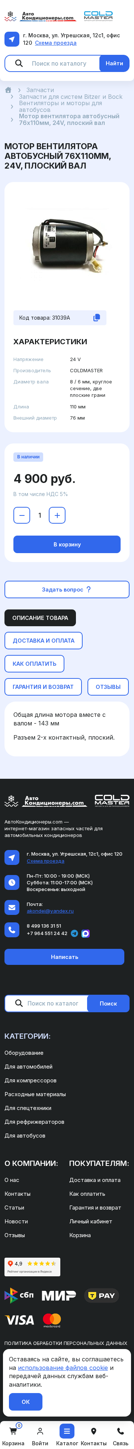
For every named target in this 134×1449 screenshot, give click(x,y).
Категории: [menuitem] (27, 1036)
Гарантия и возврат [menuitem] (95, 1207)
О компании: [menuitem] (31, 1163)
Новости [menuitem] (16, 1221)
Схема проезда (56, 43)
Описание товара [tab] (40, 618)
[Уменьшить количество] (21, 515)
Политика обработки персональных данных (65, 1343)
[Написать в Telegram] (74, 933)
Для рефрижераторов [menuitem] (34, 1121)
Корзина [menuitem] (80, 1235)
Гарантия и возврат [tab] (43, 687)
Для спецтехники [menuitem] (27, 1107)
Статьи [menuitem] (14, 1207)
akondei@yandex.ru (50, 911)
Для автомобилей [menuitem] (28, 1066)
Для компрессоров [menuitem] (30, 1080)
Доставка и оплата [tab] (43, 640)
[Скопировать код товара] (96, 318)
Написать (64, 957)
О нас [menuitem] (11, 1179)
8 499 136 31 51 (44, 926)
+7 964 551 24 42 (47, 933)
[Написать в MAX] (86, 933)
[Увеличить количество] (57, 515)
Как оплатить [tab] (34, 664)
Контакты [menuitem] (17, 1193)
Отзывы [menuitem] (14, 1235)
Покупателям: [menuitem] (99, 1163)
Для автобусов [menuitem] (24, 1135)
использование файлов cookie (63, 1367)
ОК (26, 1402)
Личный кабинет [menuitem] (90, 1221)
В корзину (67, 544)
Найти (114, 63)
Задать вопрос (63, 589)
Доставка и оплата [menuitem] (95, 1179)
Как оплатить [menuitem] (87, 1193)
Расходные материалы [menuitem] (35, 1094)
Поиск (108, 1003)
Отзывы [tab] (108, 687)
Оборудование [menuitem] (24, 1052)
